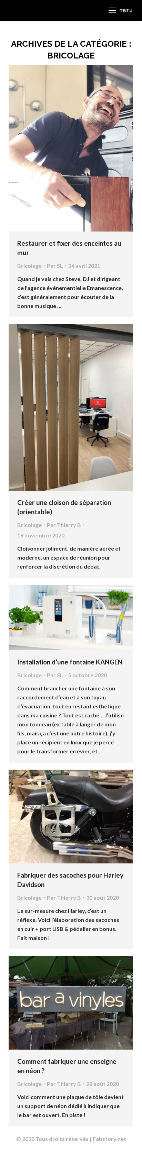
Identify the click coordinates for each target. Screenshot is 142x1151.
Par (55, 265)
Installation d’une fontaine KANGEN (70, 662)
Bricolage (29, 265)
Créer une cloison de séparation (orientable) (64, 507)
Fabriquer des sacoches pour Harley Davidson (70, 879)
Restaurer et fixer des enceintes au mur (69, 247)
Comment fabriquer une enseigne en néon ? (66, 1066)
